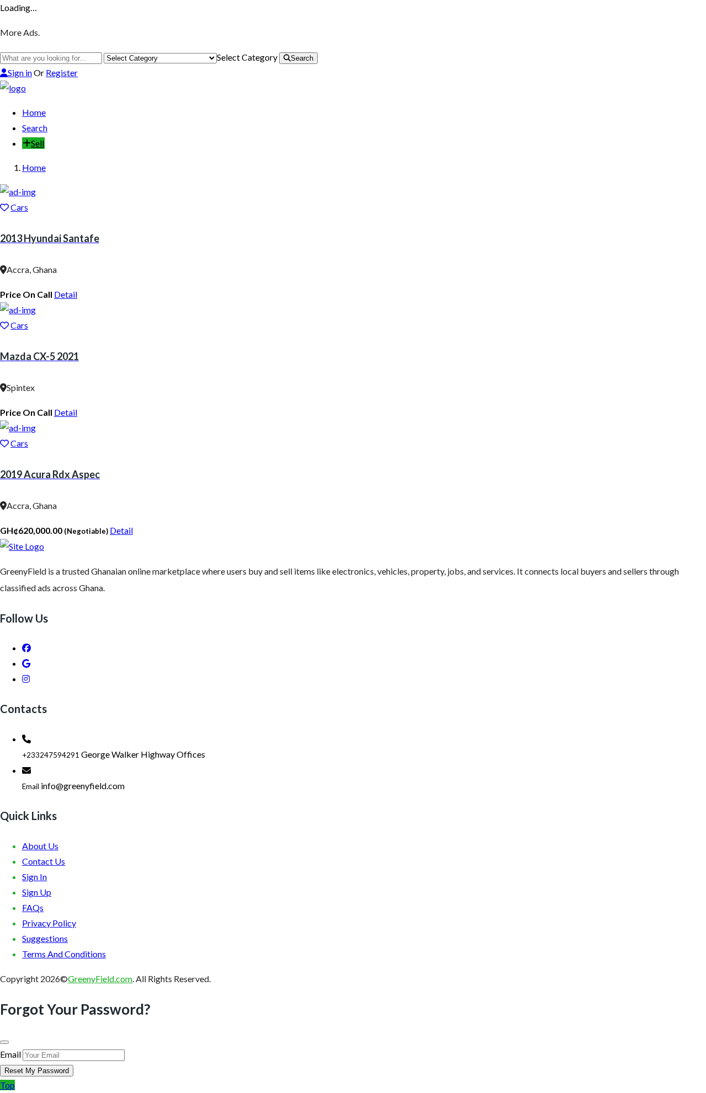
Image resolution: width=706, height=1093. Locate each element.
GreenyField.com (100, 978)
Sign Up (36, 892)
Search (302, 58)
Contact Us (43, 861)
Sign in (20, 72)
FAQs (33, 907)
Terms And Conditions (64, 954)
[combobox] (247, 57)
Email (10, 1054)
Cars (19, 207)
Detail (65, 294)
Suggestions (45, 938)
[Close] (4, 1042)
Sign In (34, 876)
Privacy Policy (49, 923)
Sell (37, 143)
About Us (40, 845)
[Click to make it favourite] (4, 207)
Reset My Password (36, 1071)
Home (34, 112)
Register (62, 72)
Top (7, 1085)
